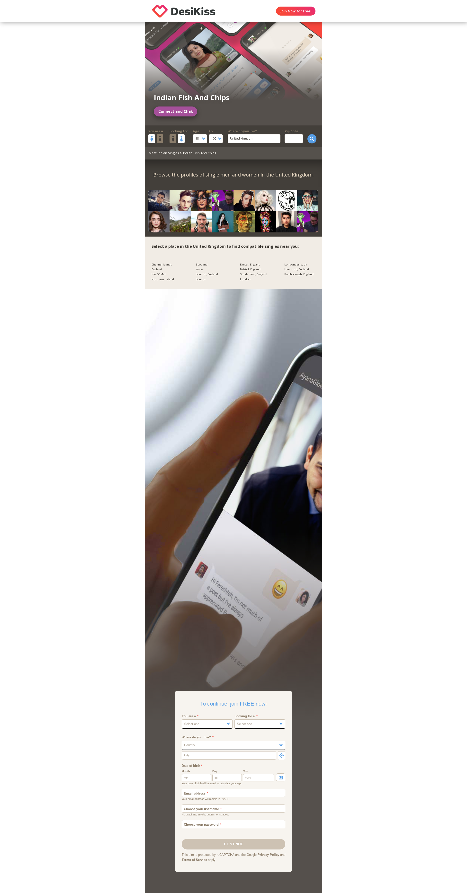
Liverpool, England (296, 269)
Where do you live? (242, 131)
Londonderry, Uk (295, 264)
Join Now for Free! (295, 11)
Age (196, 131)
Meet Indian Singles (163, 153)
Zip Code (291, 131)
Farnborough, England (299, 274)
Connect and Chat (175, 111)
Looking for (179, 131)
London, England (207, 274)
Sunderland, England (253, 274)
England (157, 269)
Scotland (201, 264)
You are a (155, 131)
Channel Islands (162, 264)
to (211, 131)
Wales (199, 269)
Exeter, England (250, 264)
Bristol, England (250, 269)
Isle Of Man (159, 274)
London (201, 279)
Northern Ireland (163, 279)
